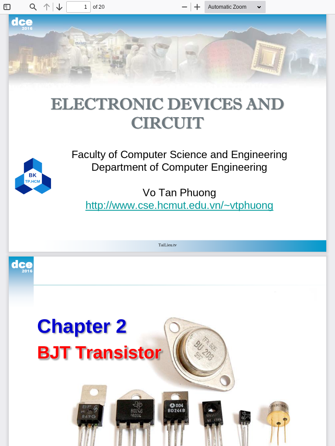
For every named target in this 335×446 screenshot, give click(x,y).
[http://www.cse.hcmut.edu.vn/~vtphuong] (179, 205)
